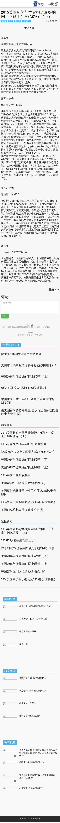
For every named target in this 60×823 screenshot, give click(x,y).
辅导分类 (9, 599)
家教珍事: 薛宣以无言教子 (31, 787)
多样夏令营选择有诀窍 (29, 716)
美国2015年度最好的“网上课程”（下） (25, 459)
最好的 (17, 21)
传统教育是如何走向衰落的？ (32, 678)
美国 (10, 21)
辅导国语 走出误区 (27, 631)
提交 (5, 316)
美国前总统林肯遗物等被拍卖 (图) (23, 509)
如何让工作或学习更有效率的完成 (35, 606)
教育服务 (9, 670)
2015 (4, 21)
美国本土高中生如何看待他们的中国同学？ (29, 365)
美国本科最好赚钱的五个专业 (32, 762)
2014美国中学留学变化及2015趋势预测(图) (28, 502)
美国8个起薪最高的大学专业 (30, 335)
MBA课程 (26, 21)
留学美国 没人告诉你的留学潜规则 (23, 388)
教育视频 (9, 742)
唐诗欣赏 (23, 644)
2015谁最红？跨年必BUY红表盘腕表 (24, 444)
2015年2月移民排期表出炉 (17, 540)
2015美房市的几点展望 (15, 475)
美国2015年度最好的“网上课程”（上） (25, 376)
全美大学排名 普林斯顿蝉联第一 (34, 619)
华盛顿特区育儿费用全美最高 (32, 690)
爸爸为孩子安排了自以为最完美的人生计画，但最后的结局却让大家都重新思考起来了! (38, 752)
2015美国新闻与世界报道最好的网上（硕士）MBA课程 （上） (30, 327)
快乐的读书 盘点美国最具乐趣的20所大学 (27, 451)
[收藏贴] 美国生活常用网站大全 (21, 354)
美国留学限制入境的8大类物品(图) (23, 483)
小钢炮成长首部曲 (27, 703)
